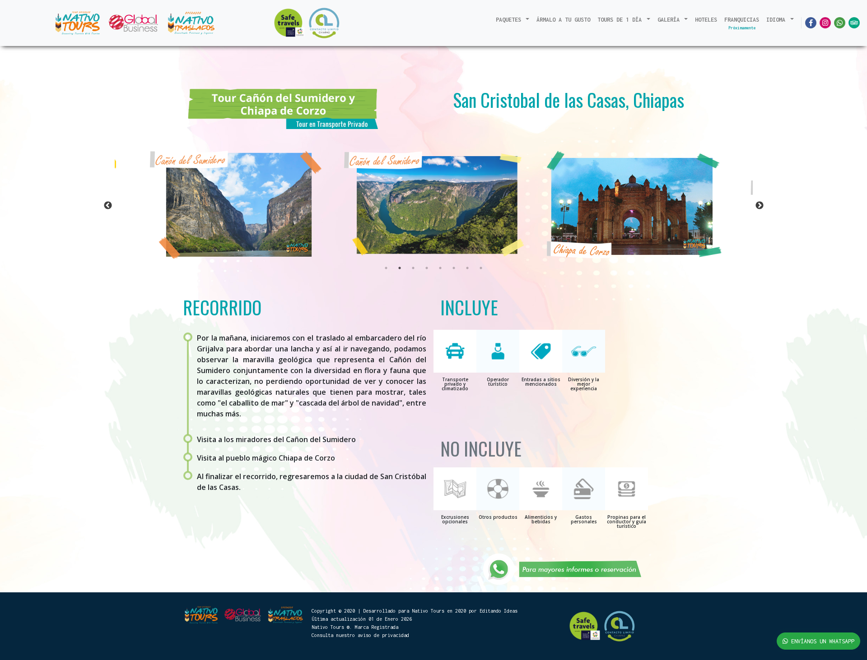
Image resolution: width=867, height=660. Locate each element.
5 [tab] (440, 267)
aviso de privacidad (383, 635)
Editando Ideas (498, 611)
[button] (512, 19)
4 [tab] (426, 267)
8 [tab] (480, 267)
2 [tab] (399, 267)
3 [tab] (413, 267)
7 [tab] (467, 267)
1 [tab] (386, 267)
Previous (107, 205)
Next (759, 205)
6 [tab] (453, 267)
